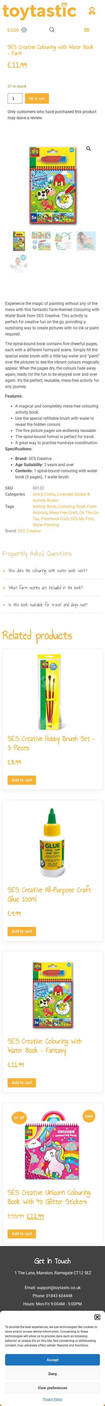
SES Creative (29, 531)
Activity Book (44, 506)
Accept (53, 1360)
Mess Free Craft (63, 512)
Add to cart (37, 98)
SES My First (82, 518)
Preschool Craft (55, 518)
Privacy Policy (52, 1399)
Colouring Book (71, 506)
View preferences (52, 1388)
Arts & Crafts (44, 494)
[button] (97, 1317)
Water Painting (46, 524)
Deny (52, 1374)
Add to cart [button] (22, 780)
